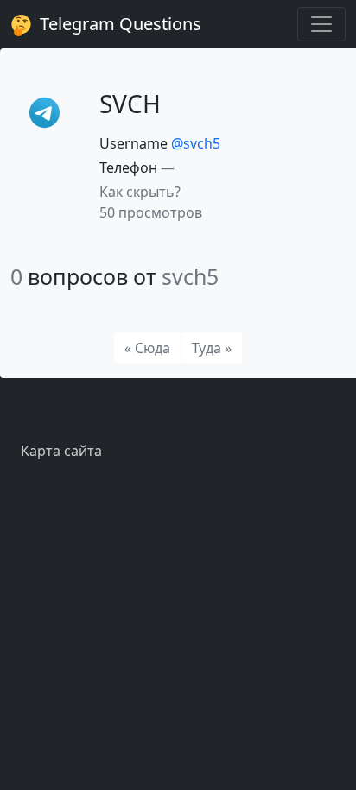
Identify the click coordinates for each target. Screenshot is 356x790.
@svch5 (195, 143)
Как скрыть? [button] (140, 191)
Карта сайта (61, 450)
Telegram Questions (118, 23)
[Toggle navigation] (321, 24)
